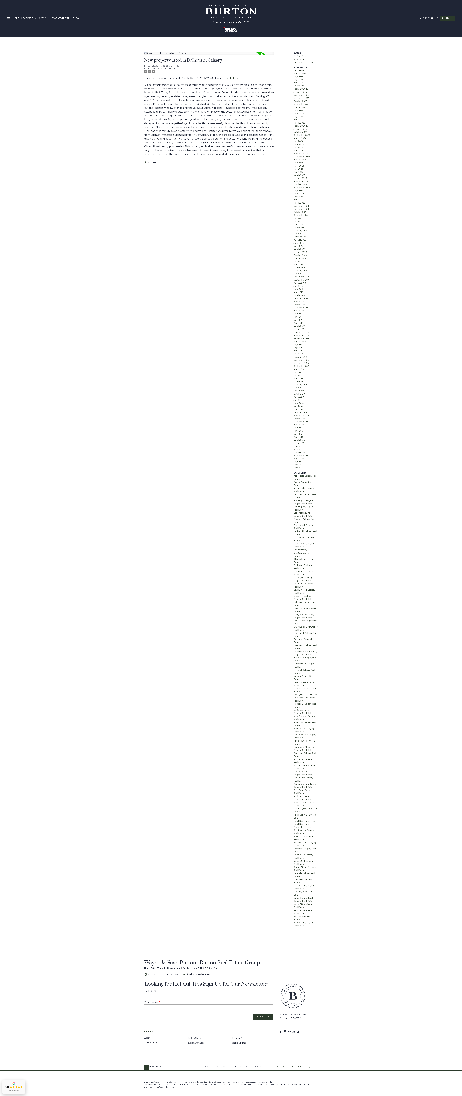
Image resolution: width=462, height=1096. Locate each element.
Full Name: (151, 990)
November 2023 (301, 153)
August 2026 (300, 73)
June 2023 (299, 166)
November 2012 (301, 449)
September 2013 (302, 421)
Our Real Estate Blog (304, 62)
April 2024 (298, 150)
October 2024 (300, 132)
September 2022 (302, 187)
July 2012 (298, 462)
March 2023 (299, 175)
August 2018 (300, 283)
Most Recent (300, 70)
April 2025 (298, 120)
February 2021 (301, 230)
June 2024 (299, 144)
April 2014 (298, 409)
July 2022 (298, 190)
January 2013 (300, 443)
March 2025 (299, 123)
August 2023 (300, 160)
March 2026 (299, 86)
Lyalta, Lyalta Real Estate (305, 694)
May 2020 (298, 246)
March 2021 (299, 227)
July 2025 (298, 110)
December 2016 (301, 332)
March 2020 (299, 249)
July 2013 (298, 428)
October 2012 (300, 452)
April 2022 (298, 200)
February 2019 (301, 271)
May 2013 (298, 434)
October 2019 (300, 255)
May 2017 (298, 320)
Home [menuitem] (16, 18)
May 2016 (298, 348)
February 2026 (301, 89)
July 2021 (298, 218)
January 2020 (300, 252)
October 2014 (300, 394)
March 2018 (299, 295)
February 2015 (300, 385)
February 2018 (301, 298)
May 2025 (298, 116)
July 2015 (298, 372)
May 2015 (298, 375)
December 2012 (301, 446)
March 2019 (299, 267)
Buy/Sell (43, 18)
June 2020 (299, 243)
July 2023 (298, 163)
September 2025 (302, 104)
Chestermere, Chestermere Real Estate (302, 553)
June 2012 (298, 465)
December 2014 (301, 391)
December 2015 (301, 360)
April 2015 (298, 378)
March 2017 (299, 326)
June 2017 (298, 317)
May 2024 (298, 147)
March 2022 (299, 203)
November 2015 (301, 363)
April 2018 (298, 292)
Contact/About (60, 18)
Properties (28, 18)
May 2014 (298, 406)
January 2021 (300, 234)
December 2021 (301, 206)
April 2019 (298, 264)
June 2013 (298, 431)
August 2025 (300, 107)
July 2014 (298, 400)
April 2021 (298, 224)
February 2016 (300, 357)
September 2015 (301, 366)
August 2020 (300, 240)
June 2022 (299, 193)
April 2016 (298, 351)
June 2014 (298, 403)
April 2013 (298, 437)
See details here (231, 78)
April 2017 (298, 323)
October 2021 (300, 212)
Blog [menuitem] (76, 18)
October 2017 (300, 304)
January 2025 (300, 129)
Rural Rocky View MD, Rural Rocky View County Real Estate (304, 824)
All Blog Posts (300, 56)
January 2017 (300, 329)
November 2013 (301, 415)
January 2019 (300, 274)
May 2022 (298, 197)
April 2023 (298, 172)
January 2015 (300, 388)
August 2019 (300, 258)
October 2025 (300, 101)
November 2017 (301, 301)
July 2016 (298, 344)
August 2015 (300, 369)
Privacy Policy (282, 1067)
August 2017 (300, 311)
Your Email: (151, 1002)
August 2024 (300, 138)
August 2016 (300, 341)
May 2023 (298, 169)
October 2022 (300, 184)
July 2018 (298, 286)
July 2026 (298, 76)
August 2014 (300, 397)
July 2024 (298, 141)
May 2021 (298, 221)
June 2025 (299, 113)
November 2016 (301, 335)
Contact (447, 18)
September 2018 (302, 280)
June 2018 (299, 289)
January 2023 (300, 178)
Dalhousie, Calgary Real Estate (164, 68)
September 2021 (302, 215)
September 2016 (301, 338)
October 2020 (300, 237)
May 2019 (298, 261)
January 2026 (300, 92)
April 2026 (298, 83)
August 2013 (300, 425)
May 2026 (298, 79)
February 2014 (301, 412)
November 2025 (301, 98)
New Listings (299, 59)
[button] (428, 18)
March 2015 (299, 381)
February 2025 (301, 126)
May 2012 (298, 468)
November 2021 (301, 209)
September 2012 (302, 455)
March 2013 (299, 440)
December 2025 (301, 95)
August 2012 (300, 458)
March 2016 (299, 354)
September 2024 (302, 135)
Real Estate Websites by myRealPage (303, 1067)
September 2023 (302, 157)
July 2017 (298, 314)
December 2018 (301, 277)
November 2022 (301, 181)
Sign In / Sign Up (428, 18)
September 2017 (302, 307)
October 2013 (300, 418)
